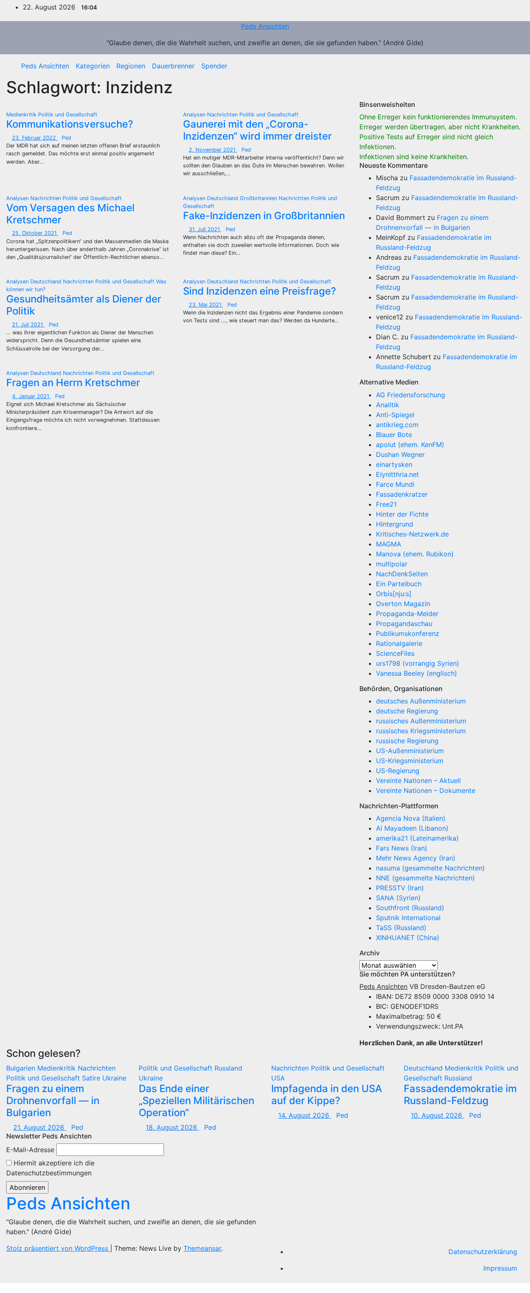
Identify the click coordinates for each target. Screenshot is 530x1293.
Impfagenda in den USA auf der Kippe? (326, 1095)
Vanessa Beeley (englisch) (416, 673)
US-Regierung (397, 770)
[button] (511, 66)
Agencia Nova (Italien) (411, 818)
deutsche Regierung (407, 711)
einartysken (394, 464)
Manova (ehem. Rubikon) (415, 554)
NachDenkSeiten (402, 574)
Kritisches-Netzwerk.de (412, 534)
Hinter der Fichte (402, 514)
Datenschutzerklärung (482, 1251)
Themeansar (202, 1248)
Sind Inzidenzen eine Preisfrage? (259, 291)
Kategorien (93, 66)
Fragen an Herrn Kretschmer (73, 383)
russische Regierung (407, 741)
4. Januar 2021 (31, 396)
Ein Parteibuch (399, 584)
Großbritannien (259, 198)
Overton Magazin (403, 603)
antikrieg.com (397, 425)
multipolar (391, 564)
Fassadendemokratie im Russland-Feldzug (460, 1095)
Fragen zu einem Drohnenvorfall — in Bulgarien (52, 1101)
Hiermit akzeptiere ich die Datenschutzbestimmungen (50, 1168)
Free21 (386, 504)
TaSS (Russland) (401, 927)
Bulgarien (21, 1068)
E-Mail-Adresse (30, 1150)
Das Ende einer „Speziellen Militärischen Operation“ (196, 1101)
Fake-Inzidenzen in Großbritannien (264, 216)
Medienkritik (22, 114)
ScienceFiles (395, 653)
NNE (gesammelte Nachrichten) (425, 878)
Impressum (500, 1268)
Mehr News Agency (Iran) (415, 858)
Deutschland (223, 198)
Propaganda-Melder (407, 613)
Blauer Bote (394, 434)
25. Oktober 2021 (35, 233)
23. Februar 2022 (35, 138)
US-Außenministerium (410, 751)
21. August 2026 (39, 1127)
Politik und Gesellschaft (67, 114)
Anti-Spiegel (395, 415)
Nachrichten (223, 114)
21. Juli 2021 (28, 324)
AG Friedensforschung (410, 395)
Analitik (387, 405)
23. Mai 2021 (206, 305)
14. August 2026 (304, 1115)
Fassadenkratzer (402, 494)
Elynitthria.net (397, 474)
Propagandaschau (404, 623)
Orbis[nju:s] (394, 594)
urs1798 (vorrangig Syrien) (417, 663)
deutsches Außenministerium (421, 701)
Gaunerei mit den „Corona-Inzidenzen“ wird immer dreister (257, 130)
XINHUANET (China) (407, 937)
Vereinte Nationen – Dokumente (425, 790)
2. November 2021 (213, 150)
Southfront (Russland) (410, 908)
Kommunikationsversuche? (69, 124)
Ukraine (114, 1078)
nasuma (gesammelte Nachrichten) (430, 868)
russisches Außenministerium (421, 721)
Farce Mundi (395, 484)
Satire (92, 1078)
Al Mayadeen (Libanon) (412, 828)
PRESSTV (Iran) (400, 888)
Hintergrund (394, 524)
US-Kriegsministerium (409, 760)
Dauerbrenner (173, 66)
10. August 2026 (437, 1115)
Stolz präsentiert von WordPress (58, 1248)
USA (278, 1078)
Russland (228, 1068)
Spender (214, 66)
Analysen (195, 114)
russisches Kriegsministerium (421, 731)
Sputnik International (408, 918)
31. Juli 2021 (205, 229)
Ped (66, 138)
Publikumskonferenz (407, 633)
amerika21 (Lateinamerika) (417, 838)
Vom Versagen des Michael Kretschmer (70, 214)
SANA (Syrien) (398, 898)
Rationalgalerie (399, 643)
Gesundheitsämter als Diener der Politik (83, 305)
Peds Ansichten (265, 26)
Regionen (130, 66)
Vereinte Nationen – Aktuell (418, 780)
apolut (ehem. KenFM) (410, 444)
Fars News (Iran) (401, 848)
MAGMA (388, 544)
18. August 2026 (172, 1127)
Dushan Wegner (400, 454)
